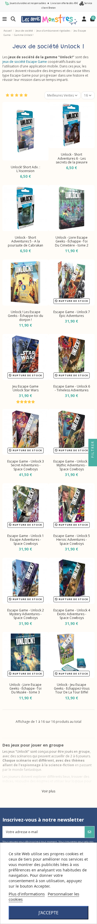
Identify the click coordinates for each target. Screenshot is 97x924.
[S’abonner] (89, 832)
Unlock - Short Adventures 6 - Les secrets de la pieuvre (72, 158)
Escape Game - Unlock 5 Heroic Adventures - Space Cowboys (71, 539)
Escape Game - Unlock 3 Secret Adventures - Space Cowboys (25, 465)
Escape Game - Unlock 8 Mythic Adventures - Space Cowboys (71, 465)
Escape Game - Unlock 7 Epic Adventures (71, 314)
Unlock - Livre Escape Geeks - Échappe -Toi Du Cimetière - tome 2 (71, 241)
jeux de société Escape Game (24, 61)
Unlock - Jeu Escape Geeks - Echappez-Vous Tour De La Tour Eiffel (71, 688)
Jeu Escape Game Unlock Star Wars (25, 388)
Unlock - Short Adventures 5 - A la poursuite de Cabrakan (25, 241)
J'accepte (48, 913)
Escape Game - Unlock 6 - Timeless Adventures (71, 388)
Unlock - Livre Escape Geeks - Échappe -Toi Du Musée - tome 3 (25, 688)
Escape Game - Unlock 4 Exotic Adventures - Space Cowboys (71, 614)
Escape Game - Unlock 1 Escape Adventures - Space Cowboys (25, 539)
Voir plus (48, 791)
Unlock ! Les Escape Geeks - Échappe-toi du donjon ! (25, 316)
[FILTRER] (92, 462)
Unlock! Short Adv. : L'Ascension (25, 169)
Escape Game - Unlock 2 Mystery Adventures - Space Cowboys (25, 614)
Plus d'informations (27, 893)
